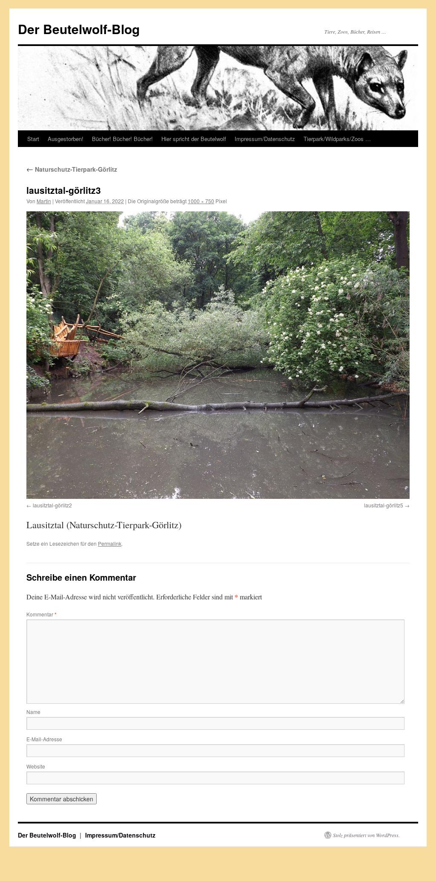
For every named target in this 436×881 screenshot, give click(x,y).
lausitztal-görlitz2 (52, 505)
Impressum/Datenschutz (265, 139)
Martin (44, 200)
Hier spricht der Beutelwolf (193, 139)
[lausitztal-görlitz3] (218, 355)
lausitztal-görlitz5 (383, 505)
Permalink (109, 543)
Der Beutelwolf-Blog (79, 29)
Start (33, 139)
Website (35, 766)
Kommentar (41, 614)
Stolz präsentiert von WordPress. (366, 835)
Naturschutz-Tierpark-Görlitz (71, 169)
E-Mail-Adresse (44, 739)
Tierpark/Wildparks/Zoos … (337, 139)
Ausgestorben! (65, 139)
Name (33, 711)
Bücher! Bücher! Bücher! (122, 139)
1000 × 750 (201, 200)
